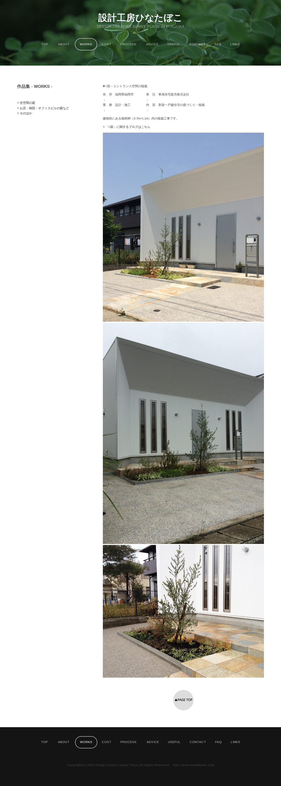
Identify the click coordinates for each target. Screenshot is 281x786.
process (128, 44)
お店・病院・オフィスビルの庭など (44, 108)
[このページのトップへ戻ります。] (183, 709)
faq (218, 44)
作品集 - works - (34, 86)
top (44, 44)
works (86, 44)
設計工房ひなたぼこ (140, 17)
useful (174, 44)
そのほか (26, 113)
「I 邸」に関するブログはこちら (128, 127)
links (235, 44)
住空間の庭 (27, 102)
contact (197, 44)
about (64, 44)
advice (152, 44)
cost (106, 44)
